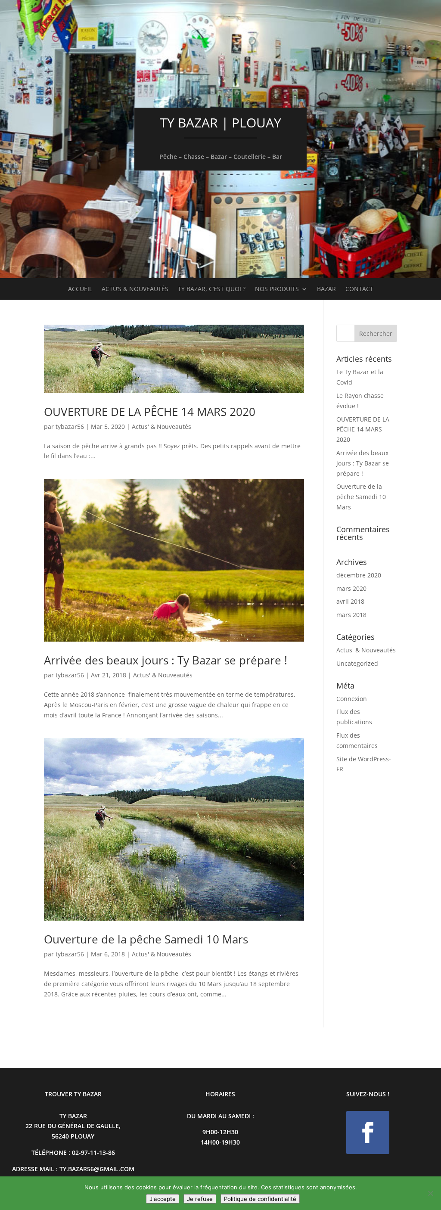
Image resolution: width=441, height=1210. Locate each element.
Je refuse (200, 1198)
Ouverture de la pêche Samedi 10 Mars (146, 939)
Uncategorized (357, 663)
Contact (359, 289)
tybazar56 (70, 426)
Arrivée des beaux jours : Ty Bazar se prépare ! (165, 660)
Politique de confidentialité (260, 1198)
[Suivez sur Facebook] (367, 1132)
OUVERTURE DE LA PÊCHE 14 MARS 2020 (149, 411)
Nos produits (277, 289)
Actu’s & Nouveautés (135, 289)
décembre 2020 (358, 575)
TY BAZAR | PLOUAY (220, 122)
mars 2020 (351, 588)
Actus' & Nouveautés (161, 426)
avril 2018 (350, 601)
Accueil (80, 289)
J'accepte (162, 1198)
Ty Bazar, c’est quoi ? (211, 289)
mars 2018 (351, 615)
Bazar (326, 289)
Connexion (351, 699)
